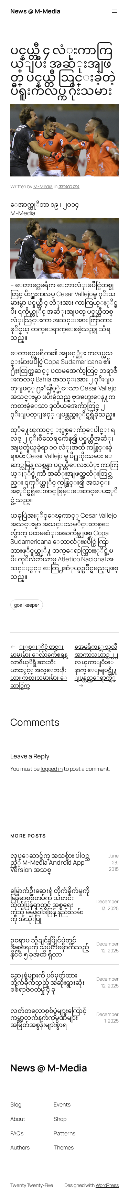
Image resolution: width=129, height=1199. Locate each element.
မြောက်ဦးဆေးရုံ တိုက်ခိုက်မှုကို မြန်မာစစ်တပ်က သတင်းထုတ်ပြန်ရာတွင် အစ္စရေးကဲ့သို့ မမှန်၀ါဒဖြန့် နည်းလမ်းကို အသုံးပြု (49, 904)
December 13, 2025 (107, 904)
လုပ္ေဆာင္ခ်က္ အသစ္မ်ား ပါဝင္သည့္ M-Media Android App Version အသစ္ (49, 862)
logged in (52, 769)
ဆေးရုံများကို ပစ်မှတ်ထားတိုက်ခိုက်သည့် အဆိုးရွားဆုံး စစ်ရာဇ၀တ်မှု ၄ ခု (47, 982)
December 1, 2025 (107, 1017)
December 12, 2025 (107, 947)
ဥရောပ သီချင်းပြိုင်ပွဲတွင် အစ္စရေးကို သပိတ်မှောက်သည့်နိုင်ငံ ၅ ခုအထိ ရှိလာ (49, 947)
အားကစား (69, 186)
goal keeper (26, 605)
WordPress (107, 1185)
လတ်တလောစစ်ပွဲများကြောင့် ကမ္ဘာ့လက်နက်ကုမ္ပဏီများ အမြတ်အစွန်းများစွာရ (48, 1017)
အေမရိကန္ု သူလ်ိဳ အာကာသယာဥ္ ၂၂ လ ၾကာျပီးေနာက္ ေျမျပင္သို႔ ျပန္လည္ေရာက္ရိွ (96, 662)
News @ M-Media (35, 11)
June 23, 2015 (113, 862)
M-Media (43, 186)
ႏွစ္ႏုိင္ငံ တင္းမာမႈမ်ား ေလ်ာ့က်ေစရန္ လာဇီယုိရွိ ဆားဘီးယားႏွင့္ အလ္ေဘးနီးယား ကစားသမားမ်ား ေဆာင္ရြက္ (38, 666)
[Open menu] (114, 11)
